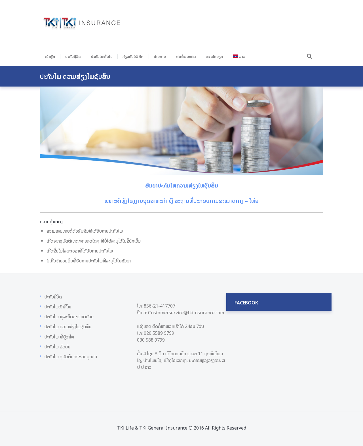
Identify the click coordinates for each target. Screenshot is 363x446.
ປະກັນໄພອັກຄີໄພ (57, 306)
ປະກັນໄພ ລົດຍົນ (57, 346)
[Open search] (308, 56)
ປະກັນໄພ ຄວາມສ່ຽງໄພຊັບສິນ (67, 326)
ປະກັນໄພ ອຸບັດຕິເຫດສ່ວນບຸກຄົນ (70, 356)
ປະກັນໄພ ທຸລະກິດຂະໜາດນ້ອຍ (69, 316)
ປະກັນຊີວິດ (53, 296)
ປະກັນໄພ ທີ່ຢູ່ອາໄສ (59, 336)
